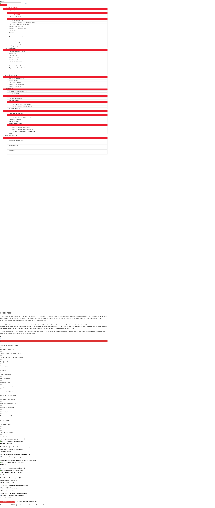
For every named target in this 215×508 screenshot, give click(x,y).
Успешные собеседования (16, 84)
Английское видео (14, 57)
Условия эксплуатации (15, 123)
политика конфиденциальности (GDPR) (23, 129)
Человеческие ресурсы (15, 61)
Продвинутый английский (16, 45)
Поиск (2, 439)
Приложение (9, 88)
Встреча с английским (15, 16)
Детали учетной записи (15, 98)
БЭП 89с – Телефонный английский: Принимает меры (15, 454)
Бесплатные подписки (15, 119)
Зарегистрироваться (11, 135)
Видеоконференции (17, 20)
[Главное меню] (3, 5)
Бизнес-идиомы (13, 53)
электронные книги (11, 75)
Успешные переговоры (15, 86)
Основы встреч (13, 80)
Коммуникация (13, 39)
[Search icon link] (5, 154)
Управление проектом (15, 70)
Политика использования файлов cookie (23, 131)
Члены (7, 94)
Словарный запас (10, 48)
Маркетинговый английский (17, 68)
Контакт (11, 133)
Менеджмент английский (16, 36)
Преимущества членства (16, 113)
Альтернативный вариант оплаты (21, 117)
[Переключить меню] (55, 8)
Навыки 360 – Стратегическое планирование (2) (14, 485)
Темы (1, 337)
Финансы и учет (13, 59)
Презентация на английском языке (19, 24)
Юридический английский (16, 65)
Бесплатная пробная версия (17, 140)
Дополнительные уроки (7, 502)
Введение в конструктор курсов (21, 104)
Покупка (11, 72)
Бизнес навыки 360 (14, 43)
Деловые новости (14, 55)
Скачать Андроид (14, 93)
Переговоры (12, 30)
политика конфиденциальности (21, 127)
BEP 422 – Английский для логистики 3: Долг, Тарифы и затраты (18, 501)
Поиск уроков (16, 14)
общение (11, 32)
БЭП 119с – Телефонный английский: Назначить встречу (16, 447)
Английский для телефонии (16, 78)
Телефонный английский (16, 26)
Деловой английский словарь (17, 51)
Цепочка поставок (14, 74)
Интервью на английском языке (18, 28)
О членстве (12, 150)
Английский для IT (14, 63)
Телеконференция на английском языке (23, 22)
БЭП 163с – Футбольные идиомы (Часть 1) (12, 478)
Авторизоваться (13, 145)
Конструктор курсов (14, 100)
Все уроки (12, 10)
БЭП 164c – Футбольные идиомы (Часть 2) (12, 468)
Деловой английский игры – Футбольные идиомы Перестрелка (18, 460)
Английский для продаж (16, 41)
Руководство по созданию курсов (22, 106)
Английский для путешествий (17, 34)
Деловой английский (11, 7)
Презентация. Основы (15, 82)
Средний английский (14, 47)
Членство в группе (14, 121)
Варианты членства (14, 108)
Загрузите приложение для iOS (18, 91)
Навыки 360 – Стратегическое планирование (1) (14, 493)
